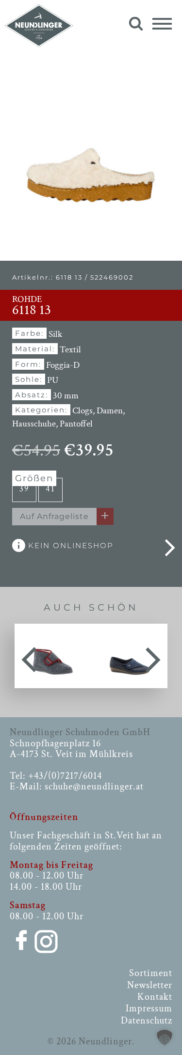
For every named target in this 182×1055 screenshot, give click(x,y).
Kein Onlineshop (69, 545)
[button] (164, 1037)
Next (152, 656)
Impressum (149, 1008)
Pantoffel (76, 424)
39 (24, 488)
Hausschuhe (34, 424)
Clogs (82, 411)
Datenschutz (146, 1020)
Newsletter (149, 985)
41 (50, 488)
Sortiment (150, 973)
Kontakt (154, 997)
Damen (110, 411)
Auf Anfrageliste (54, 516)
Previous (29, 656)
